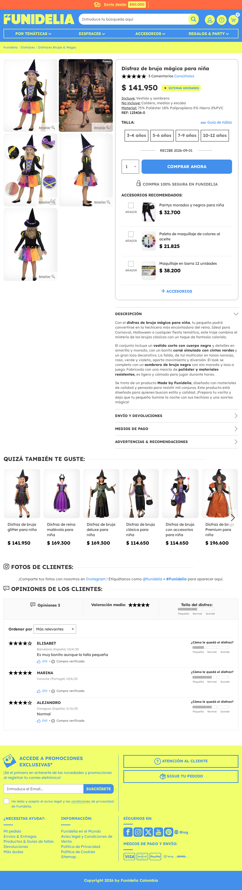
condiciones (80, 801)
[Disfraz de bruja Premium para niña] (220, 493)
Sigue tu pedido (184, 776)
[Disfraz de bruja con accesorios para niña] (180, 493)
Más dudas (13, 851)
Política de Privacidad (80, 846)
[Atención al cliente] (222, 20)
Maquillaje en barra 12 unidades (188, 263)
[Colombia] (128, 832)
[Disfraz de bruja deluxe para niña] (101, 493)
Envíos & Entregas (20, 836)
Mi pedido (12, 831)
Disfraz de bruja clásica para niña (140, 529)
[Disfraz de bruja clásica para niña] (141, 493)
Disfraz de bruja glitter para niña (22, 527)
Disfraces (90, 33)
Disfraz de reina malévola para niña (61, 529)
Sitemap (68, 856)
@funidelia (152, 579)
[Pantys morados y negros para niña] (149, 212)
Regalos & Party (207, 33)
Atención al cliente (184, 761)
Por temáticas (31, 33)
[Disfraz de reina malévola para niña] (61, 493)
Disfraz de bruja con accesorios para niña (180, 529)
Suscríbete (98, 788)
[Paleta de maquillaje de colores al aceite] (149, 241)
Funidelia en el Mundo (81, 831)
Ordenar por (20, 629)
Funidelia (10, 47)
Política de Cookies (78, 851)
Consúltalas (184, 76)
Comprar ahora (186, 166)
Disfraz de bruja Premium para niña (219, 529)
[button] (233, 517)
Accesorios (148, 33)
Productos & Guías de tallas (29, 841)
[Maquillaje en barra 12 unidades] (149, 270)
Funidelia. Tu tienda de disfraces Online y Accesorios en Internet (39, 19)
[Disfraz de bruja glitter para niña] (22, 493)
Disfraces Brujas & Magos (57, 47)
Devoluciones (16, 846)
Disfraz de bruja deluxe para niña (101, 529)
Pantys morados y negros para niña (191, 205)
